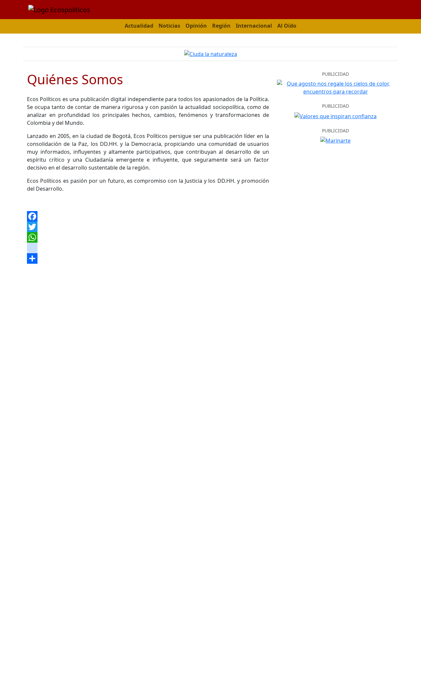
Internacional (254, 25)
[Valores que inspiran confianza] (335, 115)
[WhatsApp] (148, 237)
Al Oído (286, 25)
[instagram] (148, 248)
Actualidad (139, 25)
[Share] (148, 258)
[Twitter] (148, 227)
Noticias (169, 25)
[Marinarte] (335, 140)
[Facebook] (148, 216)
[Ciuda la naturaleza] (210, 53)
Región (221, 25)
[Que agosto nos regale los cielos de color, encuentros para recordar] (335, 87)
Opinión (196, 25)
